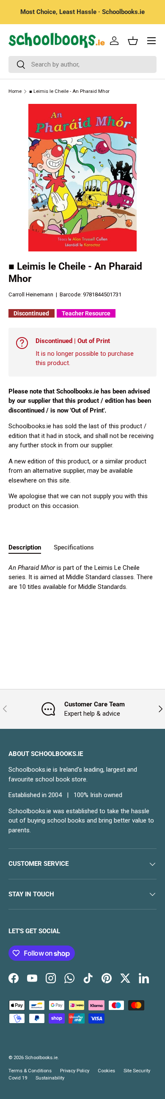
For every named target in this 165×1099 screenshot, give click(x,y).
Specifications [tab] (74, 547)
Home (15, 91)
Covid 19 (17, 1078)
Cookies (106, 1071)
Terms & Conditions (30, 1071)
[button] (133, 40)
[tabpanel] (82, 577)
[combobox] (82, 64)
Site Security (137, 1071)
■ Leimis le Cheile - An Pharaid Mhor (69, 91)
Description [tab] (24, 547)
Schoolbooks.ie (41, 1057)
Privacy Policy (74, 1071)
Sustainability (50, 1078)
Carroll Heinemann (30, 294)
